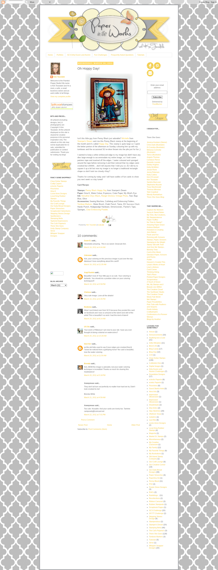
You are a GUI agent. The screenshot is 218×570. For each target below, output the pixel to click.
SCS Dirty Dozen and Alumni (78, 55)
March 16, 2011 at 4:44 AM (94, 247)
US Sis (87, 327)
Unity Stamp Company (59, 228)
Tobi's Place (151, 275)
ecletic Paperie (155, 382)
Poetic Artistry (152, 309)
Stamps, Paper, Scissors (156, 240)
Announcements (155, 335)
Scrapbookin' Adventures (60, 211)
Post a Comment (87, 420)
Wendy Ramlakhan (154, 195)
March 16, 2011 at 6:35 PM (94, 299)
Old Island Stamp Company (156, 458)
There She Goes (57, 226)
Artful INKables (155, 343)
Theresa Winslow (154, 190)
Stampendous (154, 522)
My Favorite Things (58, 201)
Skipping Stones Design (60, 214)
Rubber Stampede (156, 504)
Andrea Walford (153, 227)
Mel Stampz (151, 299)
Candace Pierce (153, 160)
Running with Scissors (156, 237)
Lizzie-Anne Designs (157, 423)
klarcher (87, 344)
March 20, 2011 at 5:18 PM (94, 375)
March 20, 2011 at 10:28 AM (95, 336)
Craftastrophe (152, 312)
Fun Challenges (100, 55)
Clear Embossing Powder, (97, 210)
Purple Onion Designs (158, 487)
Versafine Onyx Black (90, 196)
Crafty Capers (56, 184)
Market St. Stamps (156, 436)
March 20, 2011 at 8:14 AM (94, 319)
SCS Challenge (155, 510)
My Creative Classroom (154, 443)
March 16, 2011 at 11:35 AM (95, 264)
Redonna (88, 307)
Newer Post (82, 425)
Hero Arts (152, 392)
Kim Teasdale (91, 225)
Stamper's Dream (85, 141)
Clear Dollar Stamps (58, 181)
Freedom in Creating (155, 230)
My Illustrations (155, 454)
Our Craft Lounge (57, 204)
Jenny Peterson (153, 172)
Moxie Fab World (153, 297)
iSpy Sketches (154, 411)
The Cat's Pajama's (58, 223)
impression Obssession (154, 396)
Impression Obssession (154, 401)
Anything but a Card (157, 338)
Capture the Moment (155, 210)
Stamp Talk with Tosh (155, 245)
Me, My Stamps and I (155, 284)
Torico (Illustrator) (154, 155)
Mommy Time (152, 250)
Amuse (152, 332)
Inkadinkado (154, 405)
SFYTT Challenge (156, 513)
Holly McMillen (153, 167)
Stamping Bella (56, 218)
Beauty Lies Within (154, 287)
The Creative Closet (155, 289)
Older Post (135, 425)
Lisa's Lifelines (153, 267)
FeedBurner (157, 104)
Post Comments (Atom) (97, 429)
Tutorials (140, 55)
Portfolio (60, 55)
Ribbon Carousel (156, 501)
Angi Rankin (89, 272)
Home (50, 55)
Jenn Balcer (151, 232)
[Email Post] (110, 225)
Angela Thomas (153, 157)
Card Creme (152, 269)
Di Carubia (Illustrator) (156, 147)
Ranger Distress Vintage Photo (114, 196)
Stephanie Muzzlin (154, 185)
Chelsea (87, 292)
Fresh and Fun (153, 235)
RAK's (151, 492)
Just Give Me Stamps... (156, 247)
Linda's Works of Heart (156, 265)
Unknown (88, 255)
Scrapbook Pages (156, 507)
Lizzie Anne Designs (58, 194)
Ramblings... (154, 495)
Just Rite (152, 420)
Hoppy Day (103, 144)
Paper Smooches (57, 208)
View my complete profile (60, 97)
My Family (153, 447)
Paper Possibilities (154, 302)
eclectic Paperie (56, 186)
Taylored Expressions (59, 221)
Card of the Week (154, 252)
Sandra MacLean (154, 182)
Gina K (53, 191)
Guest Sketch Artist (156, 389)
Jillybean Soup (155, 414)
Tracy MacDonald (154, 187)
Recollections (154, 498)
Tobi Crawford (152, 192)
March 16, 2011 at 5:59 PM (94, 284)
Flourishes (54, 189)
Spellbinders (55, 216)
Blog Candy (154, 349)
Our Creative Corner (157, 465)
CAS (151, 355)
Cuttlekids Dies (155, 363)
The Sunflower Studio (155, 292)
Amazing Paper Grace (156, 225)
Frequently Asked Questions (122, 55)
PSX (151, 484)
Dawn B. (87, 241)
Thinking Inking (153, 272)
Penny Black (154, 481)
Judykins (152, 417)
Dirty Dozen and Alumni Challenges (156, 370)
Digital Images (155, 366)
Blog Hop (153, 352)
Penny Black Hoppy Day (96, 190)
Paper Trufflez (152, 220)
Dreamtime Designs (157, 374)
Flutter (149, 260)
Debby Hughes (153, 165)
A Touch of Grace (153, 282)
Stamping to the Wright (156, 242)
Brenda (87, 364)
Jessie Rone (152, 170)
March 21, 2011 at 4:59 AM (94, 397)
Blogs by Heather (154, 319)
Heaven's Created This (156, 262)
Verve (52, 231)
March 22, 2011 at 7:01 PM (94, 415)
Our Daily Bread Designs (60, 206)
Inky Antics (153, 408)
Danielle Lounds (153, 162)
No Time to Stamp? (154, 222)
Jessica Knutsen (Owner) (157, 142)
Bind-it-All (153, 346)
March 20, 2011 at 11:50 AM (95, 356)
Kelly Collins (152, 175)
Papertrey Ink (154, 478)
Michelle (125, 138)
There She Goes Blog (155, 197)
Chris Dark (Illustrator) (155, 145)
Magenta (152, 433)
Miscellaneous (155, 439)
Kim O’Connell (153, 177)
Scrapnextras (152, 280)
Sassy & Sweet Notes (155, 212)
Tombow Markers (84, 204)
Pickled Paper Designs (156, 277)
